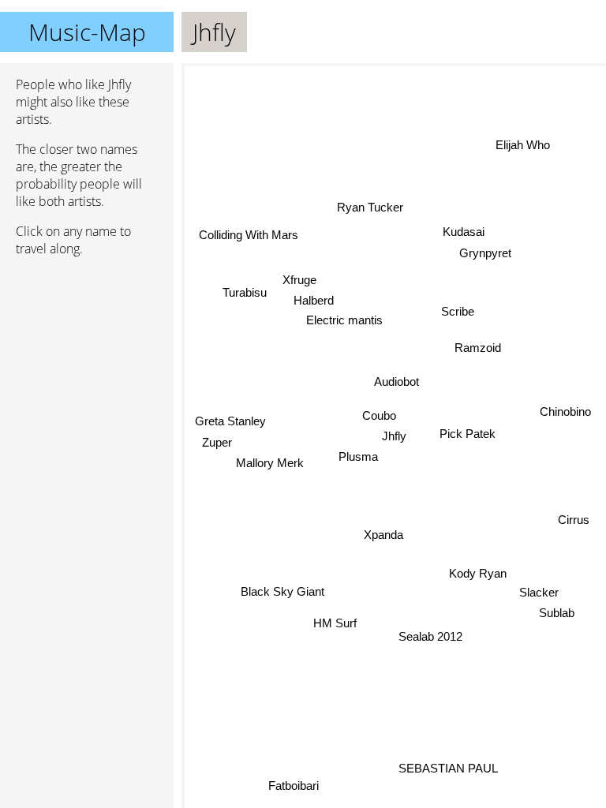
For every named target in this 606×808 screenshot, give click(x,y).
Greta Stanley (230, 420)
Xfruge (299, 279)
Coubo (379, 415)
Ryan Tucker (369, 207)
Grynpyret (485, 253)
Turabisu (245, 293)
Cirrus (573, 520)
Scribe (457, 311)
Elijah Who (523, 145)
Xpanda (383, 534)
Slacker (539, 592)
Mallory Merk (270, 462)
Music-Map (87, 32)
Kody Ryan (478, 571)
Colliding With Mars (247, 235)
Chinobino (565, 410)
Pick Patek (468, 433)
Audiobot (396, 381)
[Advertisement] (87, 353)
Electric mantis (344, 320)
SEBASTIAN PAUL (449, 767)
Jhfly (394, 436)
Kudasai (463, 231)
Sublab (556, 613)
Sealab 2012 (430, 636)
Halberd (314, 301)
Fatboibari (292, 785)
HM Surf (335, 623)
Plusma (357, 456)
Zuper (217, 441)
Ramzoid (477, 347)
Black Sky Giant (282, 591)
